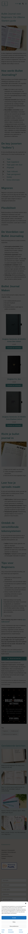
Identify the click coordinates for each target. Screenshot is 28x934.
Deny (14, 922)
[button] (25, 903)
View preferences (14, 926)
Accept (14, 917)
